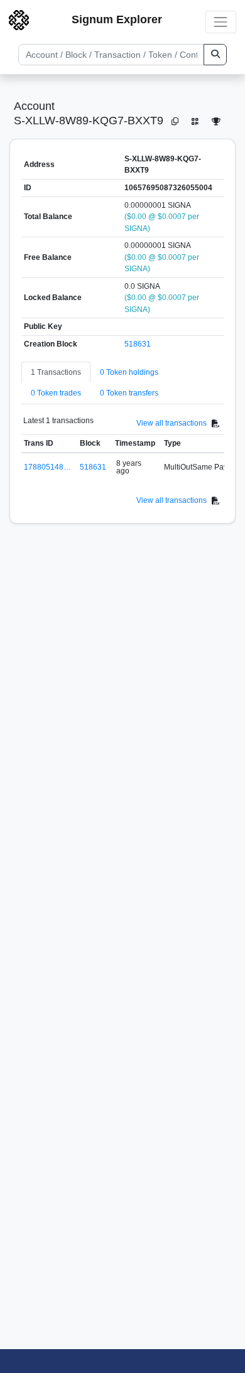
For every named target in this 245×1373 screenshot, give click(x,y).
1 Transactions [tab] (56, 372)
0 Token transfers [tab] (129, 393)
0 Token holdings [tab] (129, 372)
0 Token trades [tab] (56, 393)
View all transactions (171, 423)
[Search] (215, 54)
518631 (137, 344)
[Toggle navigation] (220, 22)
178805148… (47, 467)
